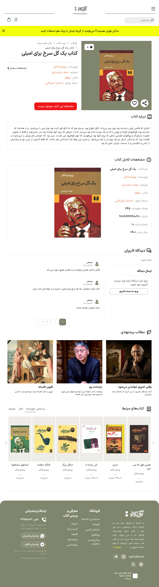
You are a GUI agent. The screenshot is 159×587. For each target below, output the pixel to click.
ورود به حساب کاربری (128, 291)
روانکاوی (95, 535)
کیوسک (96, 524)
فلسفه (74, 534)
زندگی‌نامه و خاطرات (94, 542)
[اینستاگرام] (124, 557)
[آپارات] (141, 564)
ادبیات (74, 524)
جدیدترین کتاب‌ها (91, 519)
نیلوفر (67, 78)
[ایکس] (133, 564)
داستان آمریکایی (54, 83)
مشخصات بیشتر (18, 68)
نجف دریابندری (60, 72)
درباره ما (117, 547)
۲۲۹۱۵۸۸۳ (26, 519)
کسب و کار (72, 529)
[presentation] (153, 442)
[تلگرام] (116, 557)
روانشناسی (72, 545)
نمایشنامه (72, 539)
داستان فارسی (92, 530)
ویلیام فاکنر (59, 67)
